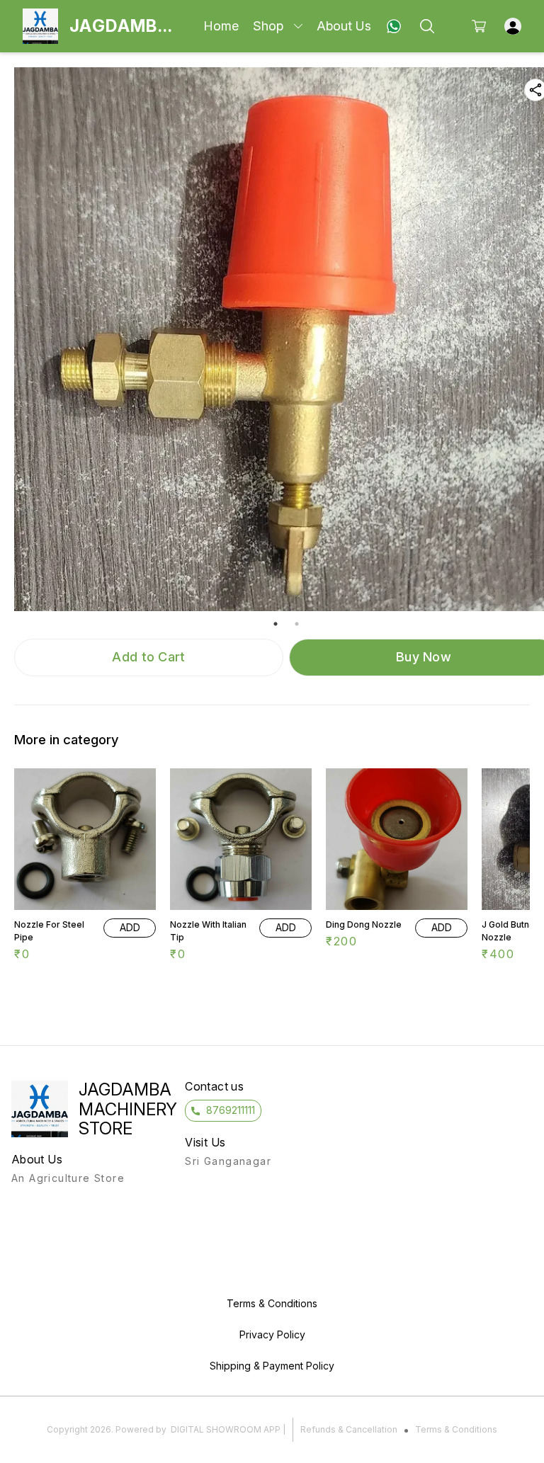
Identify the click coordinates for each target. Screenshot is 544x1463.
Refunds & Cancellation (348, 1429)
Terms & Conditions (456, 1429)
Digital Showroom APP (225, 1429)
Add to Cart (148, 656)
